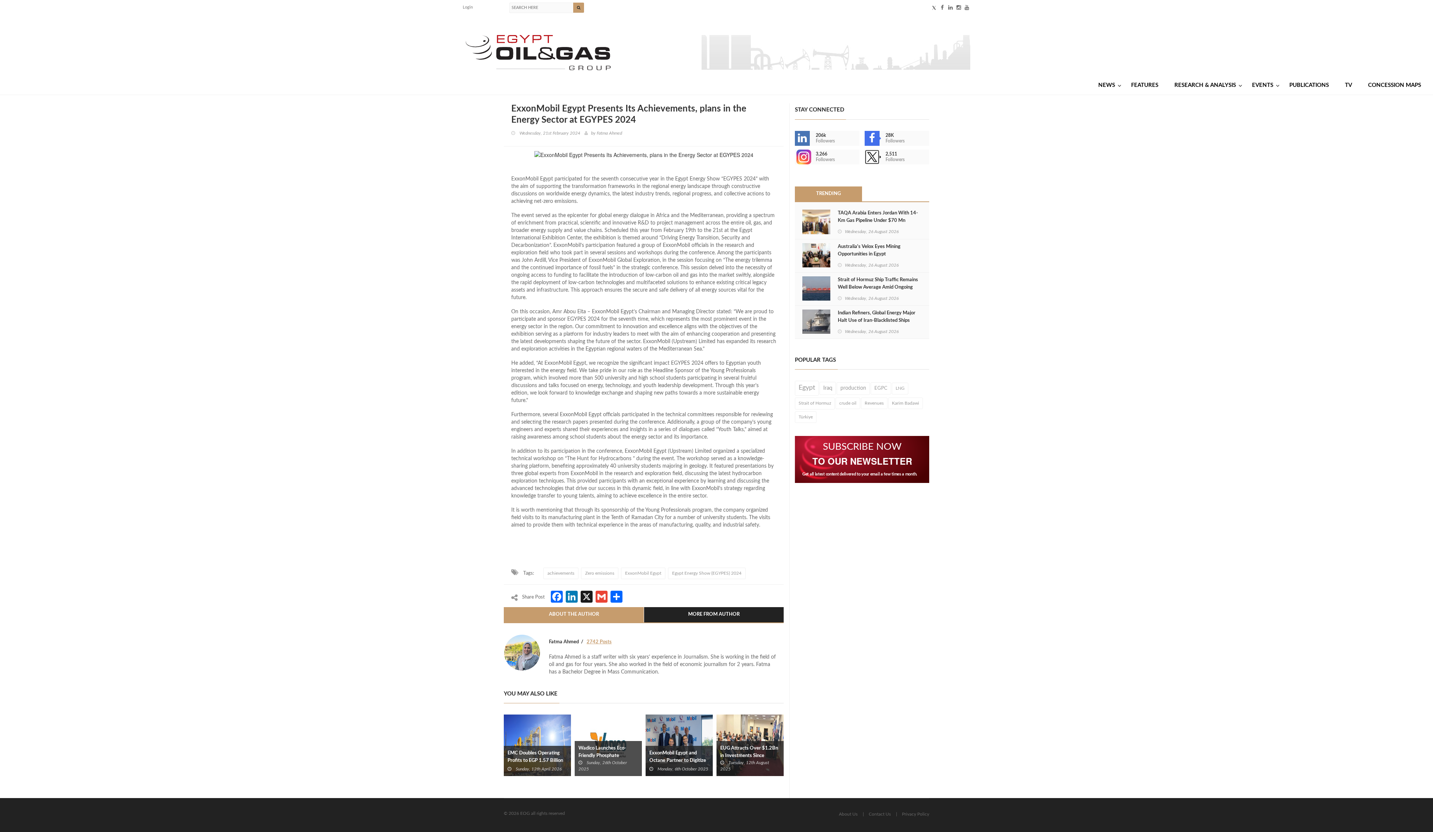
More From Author (714, 614)
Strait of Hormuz (815, 403)
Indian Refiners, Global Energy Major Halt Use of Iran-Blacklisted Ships (876, 317)
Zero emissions (599, 573)
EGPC (880, 388)
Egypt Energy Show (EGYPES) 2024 (707, 573)
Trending (828, 193)
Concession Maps (1394, 85)
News (1106, 85)
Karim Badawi (905, 403)
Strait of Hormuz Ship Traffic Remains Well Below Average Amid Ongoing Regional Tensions (878, 287)
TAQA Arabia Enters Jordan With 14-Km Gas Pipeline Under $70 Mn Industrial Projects (878, 220)
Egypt (807, 387)
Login (468, 7)
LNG (900, 388)
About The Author (574, 614)
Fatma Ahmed (609, 133)
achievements (560, 573)
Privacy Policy (915, 814)
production (853, 388)
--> (795, 157)
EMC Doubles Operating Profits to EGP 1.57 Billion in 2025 (535, 760)
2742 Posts (599, 642)
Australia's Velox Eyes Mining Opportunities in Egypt (869, 250)
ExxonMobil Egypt (643, 573)
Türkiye (806, 417)
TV (1348, 85)
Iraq (827, 388)
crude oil (847, 403)
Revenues (874, 403)
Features (1144, 85)
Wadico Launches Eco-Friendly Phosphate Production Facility (602, 756)
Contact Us (880, 814)
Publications (1309, 85)
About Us (848, 814)
